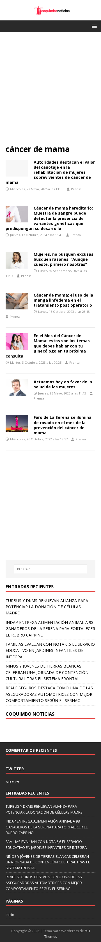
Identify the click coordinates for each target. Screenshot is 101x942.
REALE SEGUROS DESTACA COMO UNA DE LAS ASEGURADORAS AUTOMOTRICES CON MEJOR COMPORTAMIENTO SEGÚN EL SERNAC (49, 694)
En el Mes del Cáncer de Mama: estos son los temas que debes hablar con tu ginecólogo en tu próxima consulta (48, 346)
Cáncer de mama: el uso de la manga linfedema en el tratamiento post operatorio (63, 300)
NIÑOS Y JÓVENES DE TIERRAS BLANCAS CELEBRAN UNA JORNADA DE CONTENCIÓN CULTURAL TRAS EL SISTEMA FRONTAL (47, 672)
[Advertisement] (50, 90)
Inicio (10, 914)
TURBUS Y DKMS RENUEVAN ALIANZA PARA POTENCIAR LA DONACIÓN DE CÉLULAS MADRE (47, 607)
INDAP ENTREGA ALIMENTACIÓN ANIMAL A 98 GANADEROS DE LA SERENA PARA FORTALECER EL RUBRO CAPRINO (50, 629)
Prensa (76, 189)
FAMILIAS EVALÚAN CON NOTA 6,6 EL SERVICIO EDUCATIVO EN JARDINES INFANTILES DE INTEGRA (50, 650)
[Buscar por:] (50, 569)
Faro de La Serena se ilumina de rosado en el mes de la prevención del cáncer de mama (62, 425)
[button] (93, 26)
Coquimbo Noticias (30, 714)
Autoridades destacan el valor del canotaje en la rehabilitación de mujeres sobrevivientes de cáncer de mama (50, 172)
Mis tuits (13, 781)
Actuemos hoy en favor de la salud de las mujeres (63, 384)
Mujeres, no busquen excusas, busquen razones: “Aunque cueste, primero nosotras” (64, 259)
